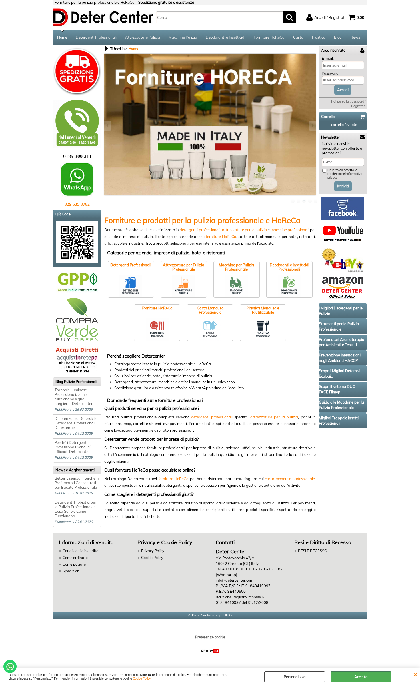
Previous (108, 125)
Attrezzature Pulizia (142, 37)
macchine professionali (290, 229)
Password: (330, 73)
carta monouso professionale (290, 478)
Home (62, 37)
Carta (298, 37)
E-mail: (328, 58)
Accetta (361, 676)
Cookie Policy (142, 678)
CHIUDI (415, 674)
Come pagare (74, 564)
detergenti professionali (200, 229)
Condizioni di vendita (81, 550)
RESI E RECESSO (312, 550)
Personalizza (295, 676)
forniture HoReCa (221, 236)
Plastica (318, 37)
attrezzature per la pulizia (244, 229)
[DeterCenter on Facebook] (342, 218)
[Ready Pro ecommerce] (210, 651)
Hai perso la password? (348, 101)
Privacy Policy (152, 550)
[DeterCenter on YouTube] (342, 242)
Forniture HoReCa (269, 37)
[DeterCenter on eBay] (342, 271)
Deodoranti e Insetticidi (225, 37)
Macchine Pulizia (183, 37)
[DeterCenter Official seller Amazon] (342, 298)
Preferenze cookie (210, 637)
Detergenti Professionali (96, 37)
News (355, 37)
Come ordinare (75, 557)
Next (312, 125)
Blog (338, 37)
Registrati (358, 106)
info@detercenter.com (234, 580)
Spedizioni (71, 571)
